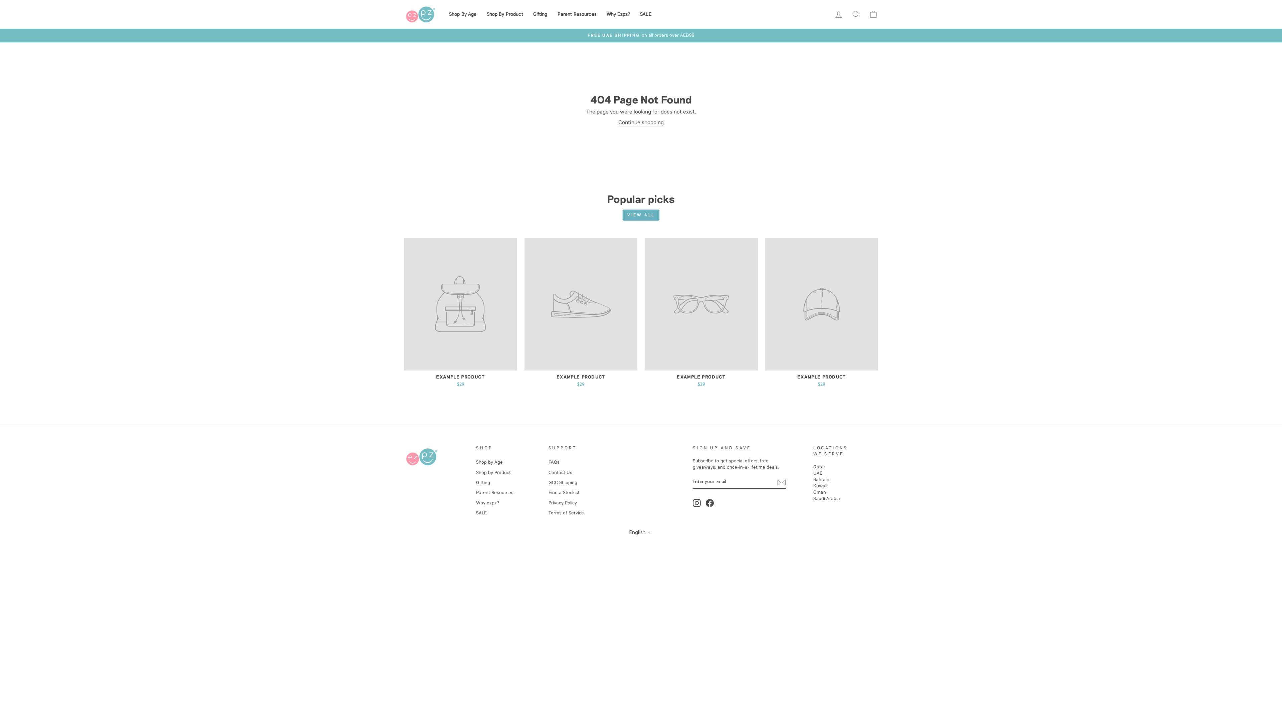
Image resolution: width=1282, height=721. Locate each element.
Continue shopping (641, 122)
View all (641, 215)
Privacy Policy (563, 503)
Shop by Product (505, 14)
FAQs (554, 462)
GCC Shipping (563, 482)
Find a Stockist (564, 492)
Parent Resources (577, 14)
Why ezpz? (618, 14)
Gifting (540, 14)
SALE (645, 14)
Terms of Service (566, 513)
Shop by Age (463, 14)
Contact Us (560, 472)
